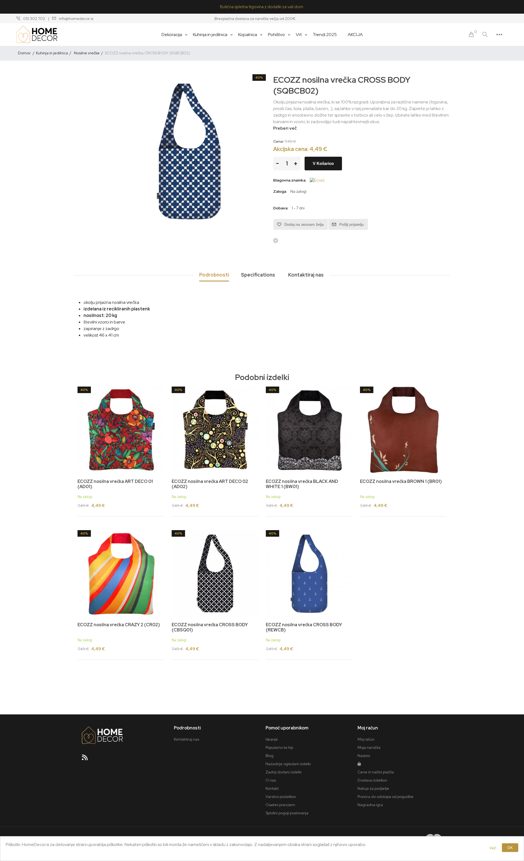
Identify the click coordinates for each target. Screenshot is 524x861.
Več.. (493, 847)
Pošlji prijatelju (351, 224)
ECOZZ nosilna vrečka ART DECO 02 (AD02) (210, 484)
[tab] (214, 275)
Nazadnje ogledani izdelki (288, 763)
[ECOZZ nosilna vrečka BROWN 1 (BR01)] (403, 430)
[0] (471, 34)
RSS (87, 759)
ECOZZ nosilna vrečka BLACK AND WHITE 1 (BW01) (302, 484)
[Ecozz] (317, 180)
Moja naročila (369, 747)
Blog (269, 755)
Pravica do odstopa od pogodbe (385, 796)
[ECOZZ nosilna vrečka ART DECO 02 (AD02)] (215, 430)
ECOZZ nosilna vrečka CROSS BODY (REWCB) (304, 627)
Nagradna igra (370, 804)
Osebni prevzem (280, 804)
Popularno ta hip (279, 747)
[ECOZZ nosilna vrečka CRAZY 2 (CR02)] (121, 573)
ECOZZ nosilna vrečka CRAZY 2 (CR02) (119, 624)
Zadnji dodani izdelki (284, 772)
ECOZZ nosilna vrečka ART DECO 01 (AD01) (115, 484)
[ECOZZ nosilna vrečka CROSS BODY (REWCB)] (309, 573)
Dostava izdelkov (372, 780)
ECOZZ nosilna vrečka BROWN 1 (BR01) (401, 481)
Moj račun (366, 739)
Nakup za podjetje (373, 788)
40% (259, 77)
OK (510, 847)
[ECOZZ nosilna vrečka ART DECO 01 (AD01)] (121, 430)
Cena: (278, 141)
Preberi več (285, 128)
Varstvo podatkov (281, 796)
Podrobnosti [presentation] (214, 275)
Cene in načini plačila (376, 772)
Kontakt (272, 788)
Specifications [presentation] (258, 275)
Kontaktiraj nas (186, 739)
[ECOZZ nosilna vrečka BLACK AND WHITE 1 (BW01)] (309, 430)
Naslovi (364, 755)
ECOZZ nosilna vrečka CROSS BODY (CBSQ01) (210, 627)
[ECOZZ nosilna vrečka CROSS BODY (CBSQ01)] (215, 573)
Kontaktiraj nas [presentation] (306, 275)
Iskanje (272, 739)
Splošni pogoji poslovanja (287, 812)
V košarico (323, 163)
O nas (271, 780)
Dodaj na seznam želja (304, 224)
